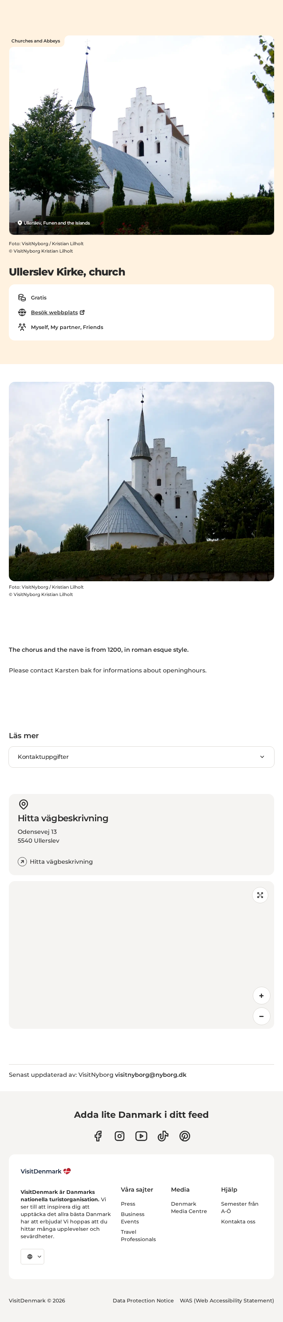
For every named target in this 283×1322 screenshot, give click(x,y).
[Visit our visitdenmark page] (141, 1136)
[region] (141, 955)
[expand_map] (260, 895)
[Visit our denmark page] (97, 1136)
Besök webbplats (54, 312)
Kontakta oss (238, 1221)
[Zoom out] (261, 1016)
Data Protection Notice (143, 1300)
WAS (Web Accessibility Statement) (227, 1300)
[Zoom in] (261, 995)
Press (128, 1204)
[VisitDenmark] (46, 1171)
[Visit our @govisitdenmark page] (163, 1136)
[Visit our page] (119, 1136)
